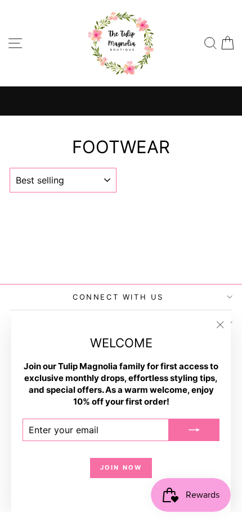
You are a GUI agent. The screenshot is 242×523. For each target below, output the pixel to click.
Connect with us (118, 296)
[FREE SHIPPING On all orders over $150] (121, 101)
